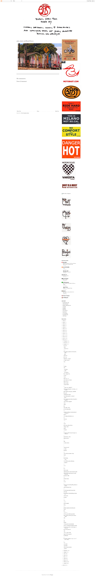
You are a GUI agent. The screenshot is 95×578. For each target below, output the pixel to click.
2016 (64, 336)
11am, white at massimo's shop (69, 453)
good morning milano (67, 409)
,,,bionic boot (66, 348)
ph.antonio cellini (66, 475)
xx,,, (64, 480)
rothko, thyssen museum (68, 547)
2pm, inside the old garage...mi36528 (70, 391)
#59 (64, 367)
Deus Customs (65, 310)
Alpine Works (65, 287)
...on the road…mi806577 (68, 387)
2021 (64, 328)
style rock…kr (66, 381)
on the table (65, 545)
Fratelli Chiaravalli (66, 302)
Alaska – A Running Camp (67, 288)
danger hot (65, 355)
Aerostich (64, 306)
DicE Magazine (65, 297)
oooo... (65, 465)
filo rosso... (65, 345)
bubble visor (65, 274)
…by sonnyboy (66, 372)
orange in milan (66, 384)
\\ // (64, 350)
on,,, (64, 542)
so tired (65, 375)
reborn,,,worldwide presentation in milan (70, 525)
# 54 (64, 403)
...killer (65, 354)
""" (64, 519)
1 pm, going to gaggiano (68, 401)
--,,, (64, 422)
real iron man (66, 495)
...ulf (63, 268)
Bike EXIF (65, 262)
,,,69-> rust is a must (67, 532)
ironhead (65, 497)
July (64, 553)
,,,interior (65, 548)
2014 (64, 339)
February (65, 561)
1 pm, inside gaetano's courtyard (69, 396)
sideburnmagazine (66, 282)
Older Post (57, 111)
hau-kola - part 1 (66, 275)
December (65, 341)
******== (65, 512)
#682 (65, 347)
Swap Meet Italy (65, 314)
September (65, 550)
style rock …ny (66, 378)
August (65, 552)
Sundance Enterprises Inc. (67, 305)
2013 (64, 565)
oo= (64, 500)
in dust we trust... (66, 478)
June (65, 555)
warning (65, 366)
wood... (65, 481)
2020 (64, 330)
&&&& (65, 522)
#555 (65, 404)
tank (64, 441)
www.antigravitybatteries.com (69, 416)
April (65, 558)
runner (65, 428)
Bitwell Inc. (64, 309)
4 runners (65, 429)
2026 (64, 320)
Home (38, 111)
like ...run (65, 357)
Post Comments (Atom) (25, 113)
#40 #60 (65, 419)
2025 (64, 322)
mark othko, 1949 (67, 407)
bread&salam (66, 535)
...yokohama (66, 369)
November (65, 342)
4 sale (65, 423)
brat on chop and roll (67, 529)
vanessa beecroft (66, 447)
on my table (65, 544)
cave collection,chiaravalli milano (69, 461)
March (65, 560)
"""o (64, 420)
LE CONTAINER (66, 267)
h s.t (64, 468)
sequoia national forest (67, 487)
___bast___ (65, 459)
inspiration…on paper (67, 358)
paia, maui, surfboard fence (68, 425)
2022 (64, 327)
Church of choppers (66, 295)
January (65, 563)
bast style (65, 450)
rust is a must (66, 470)
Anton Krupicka (65, 278)
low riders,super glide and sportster (69, 490)
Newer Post (19, 111)
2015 (64, 338)
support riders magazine (68, 534)
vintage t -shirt (66, 426)
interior (65, 414)
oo (64, 410)
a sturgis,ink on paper (67, 394)
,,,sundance (65, 462)
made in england (66, 503)
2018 (64, 333)
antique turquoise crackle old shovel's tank (70, 471)
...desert (65, 397)
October (65, 344)
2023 (64, 325)
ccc (64, 477)
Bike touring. (65, 279)
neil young (65, 491)
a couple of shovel (66, 360)
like (64, 406)
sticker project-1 (66, 438)
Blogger (51, 574)
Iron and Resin (65, 313)
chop (64, 361)
